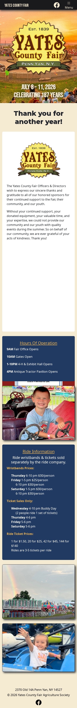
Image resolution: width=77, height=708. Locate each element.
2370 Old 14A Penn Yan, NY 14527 (38, 690)
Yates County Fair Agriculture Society (44, 695)
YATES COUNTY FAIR (16, 5)
